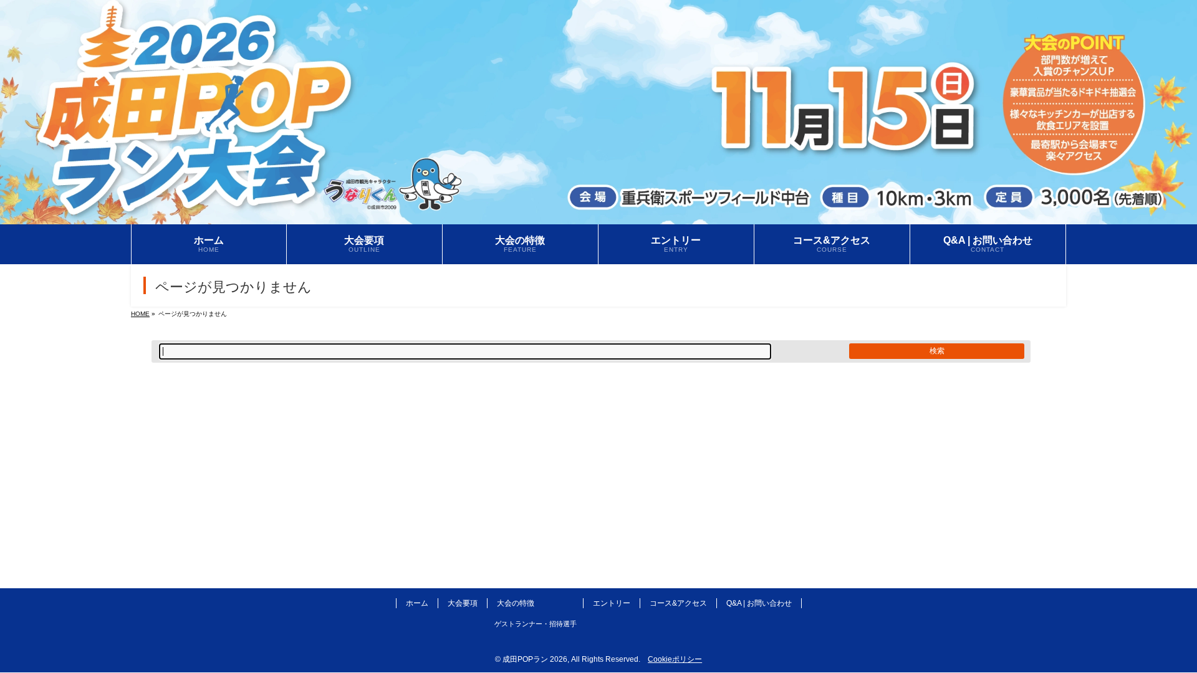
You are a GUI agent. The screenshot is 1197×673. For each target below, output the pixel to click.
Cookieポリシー (675, 659)
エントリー (611, 603)
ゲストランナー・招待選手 (535, 624)
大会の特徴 (515, 603)
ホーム (417, 603)
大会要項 (463, 603)
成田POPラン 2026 (534, 659)
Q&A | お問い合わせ (759, 603)
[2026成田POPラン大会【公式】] (598, 215)
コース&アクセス (678, 603)
